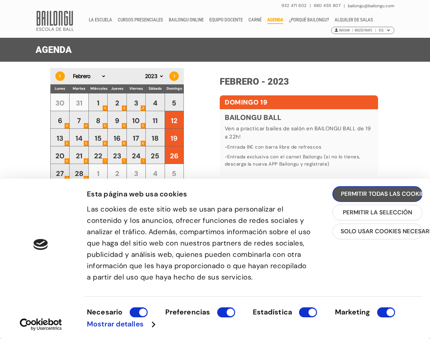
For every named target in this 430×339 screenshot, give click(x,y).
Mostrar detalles (115, 324)
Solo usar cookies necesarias (381, 231)
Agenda (275, 20)
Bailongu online (186, 20)
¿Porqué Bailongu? (309, 20)
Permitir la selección (377, 213)
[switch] (226, 315)
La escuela (100, 20)
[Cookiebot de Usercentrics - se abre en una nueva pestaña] (40, 324)
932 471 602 (294, 5)
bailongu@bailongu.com (371, 6)
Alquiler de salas (354, 20)
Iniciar (344, 30)
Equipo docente (226, 20)
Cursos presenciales (140, 20)
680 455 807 (327, 5)
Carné (255, 20)
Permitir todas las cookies (381, 194)
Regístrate (363, 30)
